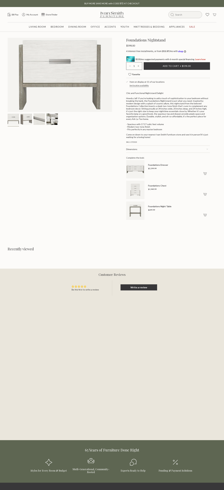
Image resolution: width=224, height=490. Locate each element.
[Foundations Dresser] (135, 169)
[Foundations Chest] (135, 190)
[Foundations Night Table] (135, 211)
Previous (8, 68)
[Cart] (214, 14)
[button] (37, 27)
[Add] (205, 173)
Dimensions (131, 149)
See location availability (139, 85)
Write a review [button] (138, 287)
